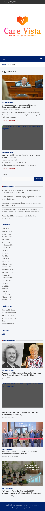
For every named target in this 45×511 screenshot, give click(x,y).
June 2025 (5, 253)
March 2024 (6, 294)
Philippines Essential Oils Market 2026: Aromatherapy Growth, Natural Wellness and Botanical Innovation (20, 493)
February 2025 (7, 264)
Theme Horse (35, 505)
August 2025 (6, 248)
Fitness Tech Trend (9, 313)
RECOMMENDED (9, 340)
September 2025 (7, 245)
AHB (3, 334)
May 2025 (5, 256)
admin (17, 110)
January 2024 (6, 300)
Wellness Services (8, 324)
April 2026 (5, 229)
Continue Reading (8, 121)
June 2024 (5, 286)
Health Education (7, 102)
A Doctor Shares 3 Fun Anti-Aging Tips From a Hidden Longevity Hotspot (21, 413)
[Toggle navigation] (4, 59)
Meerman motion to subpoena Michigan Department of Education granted (19, 106)
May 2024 (5, 289)
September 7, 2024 (8, 160)
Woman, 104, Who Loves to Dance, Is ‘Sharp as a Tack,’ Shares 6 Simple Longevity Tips (21, 374)
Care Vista (10, 50)
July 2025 (5, 250)
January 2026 (6, 234)
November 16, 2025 (8, 110)
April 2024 (5, 291)
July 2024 (5, 283)
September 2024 (8, 278)
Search (4, 175)
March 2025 (6, 261)
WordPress (29, 508)
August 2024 (6, 280)
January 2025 (6, 267)
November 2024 (7, 272)
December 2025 (7, 237)
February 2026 (7, 231)
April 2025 (5, 259)
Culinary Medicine (8, 310)
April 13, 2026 (6, 417)
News (4, 321)
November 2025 (7, 239)
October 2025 (6, 242)
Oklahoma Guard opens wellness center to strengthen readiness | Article (19, 453)
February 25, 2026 (7, 457)
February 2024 (7, 297)
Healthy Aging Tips (9, 318)
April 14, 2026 (6, 378)
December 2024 (7, 270)
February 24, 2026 (7, 496)
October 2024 (6, 275)
